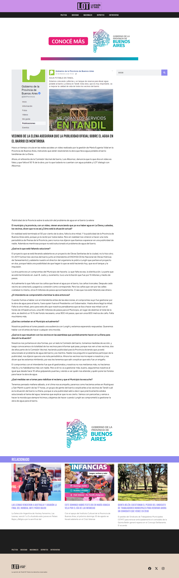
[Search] (164, 73)
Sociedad (75, 15)
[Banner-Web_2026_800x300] (89, 451)
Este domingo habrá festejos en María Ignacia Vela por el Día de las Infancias (87, 506)
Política (64, 15)
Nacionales (88, 15)
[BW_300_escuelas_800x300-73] (89, 59)
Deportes (100, 15)
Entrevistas (113, 15)
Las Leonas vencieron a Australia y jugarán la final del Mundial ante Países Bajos (34, 506)
